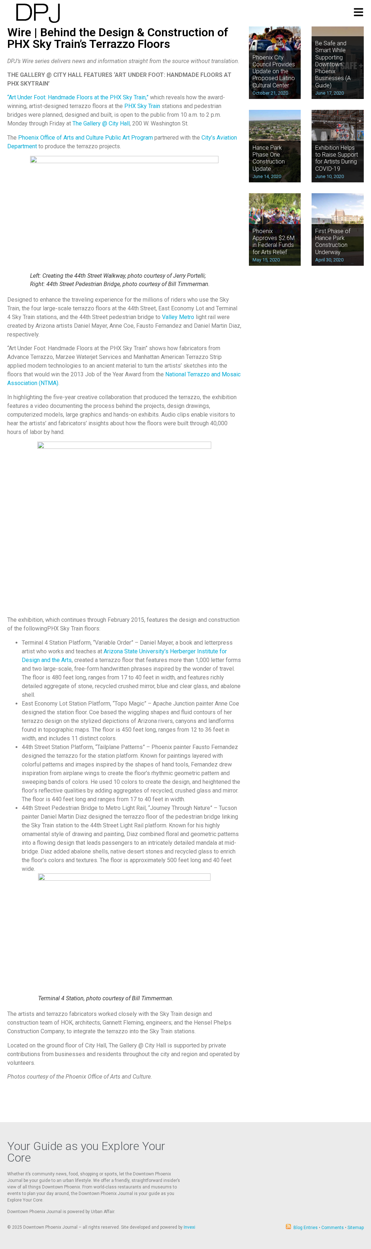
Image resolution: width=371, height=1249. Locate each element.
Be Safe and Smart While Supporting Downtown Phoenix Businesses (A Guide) (333, 64)
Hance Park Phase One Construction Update (269, 158)
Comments (332, 1227)
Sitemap (355, 1227)
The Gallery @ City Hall (101, 123)
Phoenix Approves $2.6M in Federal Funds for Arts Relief (274, 242)
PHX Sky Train (142, 106)
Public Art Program (129, 137)
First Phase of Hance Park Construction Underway (332, 242)
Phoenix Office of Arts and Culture (61, 137)
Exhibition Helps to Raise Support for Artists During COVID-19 (336, 158)
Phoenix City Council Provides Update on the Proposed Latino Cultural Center (274, 71)
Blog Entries (305, 1227)
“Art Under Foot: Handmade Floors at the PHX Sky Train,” (78, 97)
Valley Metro (178, 317)
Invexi (189, 1227)
